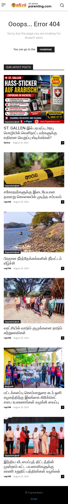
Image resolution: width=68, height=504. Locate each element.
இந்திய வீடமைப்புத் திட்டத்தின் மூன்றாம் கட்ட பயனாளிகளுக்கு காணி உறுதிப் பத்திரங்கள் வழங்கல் (32, 467)
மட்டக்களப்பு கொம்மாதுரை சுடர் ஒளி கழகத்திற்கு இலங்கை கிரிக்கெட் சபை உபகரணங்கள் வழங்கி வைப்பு (33, 397)
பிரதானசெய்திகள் (12, 121)
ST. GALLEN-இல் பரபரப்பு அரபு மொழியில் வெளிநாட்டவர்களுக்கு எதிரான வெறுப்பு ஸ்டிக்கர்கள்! (30, 133)
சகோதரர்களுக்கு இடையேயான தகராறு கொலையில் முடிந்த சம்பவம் (33, 194)
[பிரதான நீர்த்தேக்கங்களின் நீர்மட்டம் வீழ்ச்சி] (34, 232)
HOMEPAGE (46, 49)
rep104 (7, 201)
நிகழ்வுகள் (9, 386)
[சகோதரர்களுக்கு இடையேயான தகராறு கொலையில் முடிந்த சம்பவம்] (34, 169)
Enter (34, 498)
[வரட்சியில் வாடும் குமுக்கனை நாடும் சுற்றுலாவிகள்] (34, 300)
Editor (7, 142)
